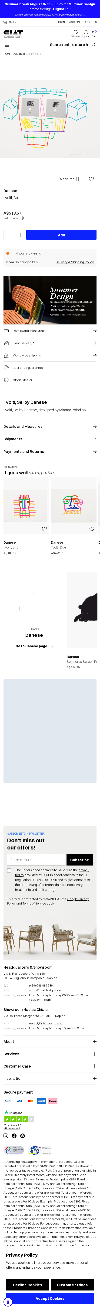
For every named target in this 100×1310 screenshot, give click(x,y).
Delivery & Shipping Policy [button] (75, 262)
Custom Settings (72, 1285)
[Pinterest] (22, 1136)
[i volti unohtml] (26, 505)
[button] (9, 22)
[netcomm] (13, 1150)
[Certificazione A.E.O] (39, 1150)
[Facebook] (14, 1136)
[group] (26, 516)
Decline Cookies (27, 1285)
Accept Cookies (50, 1298)
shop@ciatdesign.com (45, 990)
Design (61, 22)
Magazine (75, 22)
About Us (91, 22)
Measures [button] (67, 179)
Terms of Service (34, 903)
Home (6, 54)
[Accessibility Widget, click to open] (8, 1302)
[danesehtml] (34, 608)
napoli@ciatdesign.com (46, 1023)
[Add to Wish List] (91, 179)
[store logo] (13, 34)
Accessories (20, 54)
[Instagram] (5, 1136)
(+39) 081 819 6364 (41, 985)
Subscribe (79, 860)
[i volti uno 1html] (74, 505)
